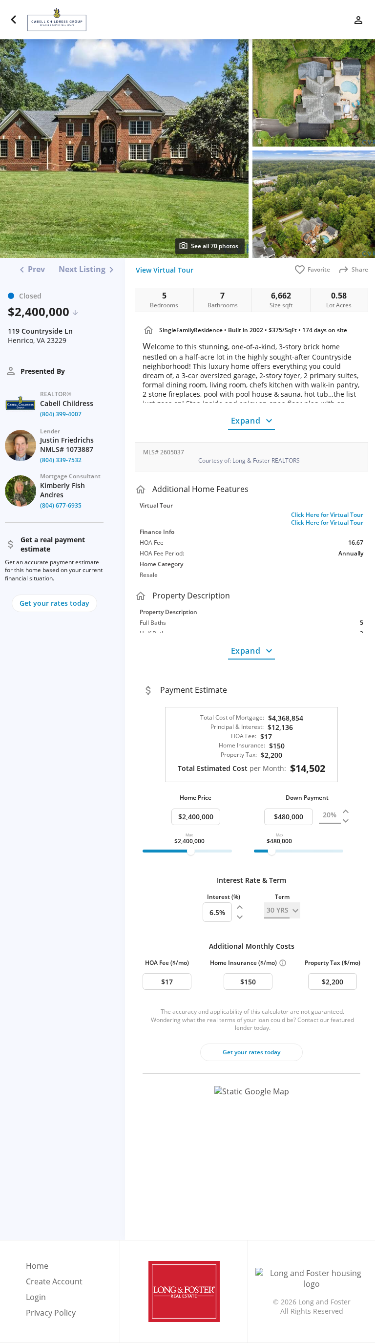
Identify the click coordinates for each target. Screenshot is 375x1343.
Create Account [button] (54, 1282)
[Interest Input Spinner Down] (240, 917)
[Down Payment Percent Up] (346, 811)
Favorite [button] (319, 269)
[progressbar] (187, 851)
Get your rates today (251, 1052)
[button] (251, 1159)
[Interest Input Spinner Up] (240, 907)
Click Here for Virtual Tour (327, 515)
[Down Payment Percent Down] (346, 821)
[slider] (191, 851)
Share (360, 269)
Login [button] (36, 1297)
